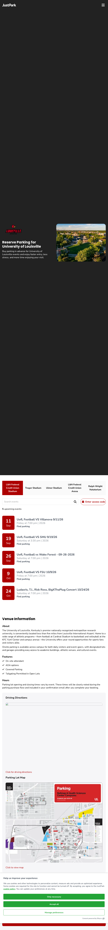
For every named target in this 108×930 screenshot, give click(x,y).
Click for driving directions (19, 772)
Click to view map (14, 867)
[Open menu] (103, 5)
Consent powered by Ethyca (92, 918)
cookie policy (9, 889)
